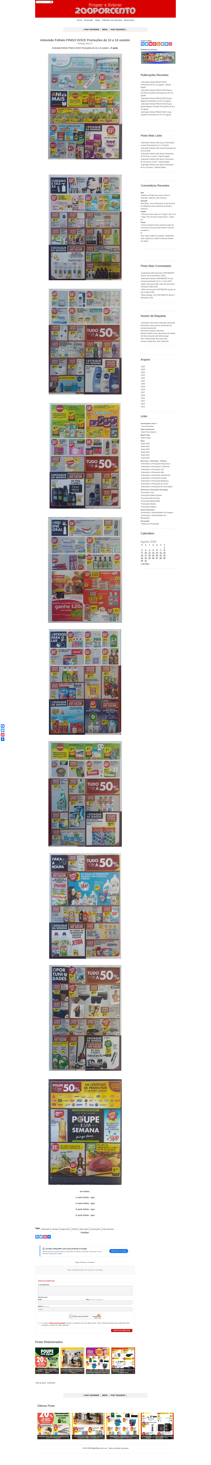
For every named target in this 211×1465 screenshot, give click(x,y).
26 (153, 558)
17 (146, 555)
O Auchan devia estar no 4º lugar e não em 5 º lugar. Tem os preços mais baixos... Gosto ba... (158, 216)
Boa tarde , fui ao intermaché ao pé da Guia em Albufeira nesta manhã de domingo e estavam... (158, 206)
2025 (143, 369)
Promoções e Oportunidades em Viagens (157, 512)
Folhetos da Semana (112, 20)
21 (161, 555)
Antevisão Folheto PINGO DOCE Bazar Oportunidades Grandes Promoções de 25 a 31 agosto (158, 106)
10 (146, 553)
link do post (41, 1383)
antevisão (45, 1229)
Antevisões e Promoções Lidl (152, 469)
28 (161, 558)
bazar (155, 333)
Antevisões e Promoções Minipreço (155, 481)
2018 (143, 389)
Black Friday (146, 438)
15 (164, 553)
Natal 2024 (145, 444)
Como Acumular (147, 426)
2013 (143, 404)
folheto (75, 1229)
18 (149, 555)
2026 (143, 367)
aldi (158, 341)
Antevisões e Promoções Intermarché (155, 475)
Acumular (88, 20)
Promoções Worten (148, 504)
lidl (145, 336)
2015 (143, 398)
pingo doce (65, 1229)
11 (149, 553)
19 (153, 555)
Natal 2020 (145, 458)
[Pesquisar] (51, 2)
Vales (97, 20)
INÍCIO (104, 30)
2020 (143, 384)
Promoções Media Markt (150, 501)
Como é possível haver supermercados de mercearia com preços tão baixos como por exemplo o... (157, 227)
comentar (51, 1383)
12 (153, 553)
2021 (143, 381)
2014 (143, 401)
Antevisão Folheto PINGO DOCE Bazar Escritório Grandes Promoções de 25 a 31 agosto (157, 92)
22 (164, 555)
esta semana (108, 1229)
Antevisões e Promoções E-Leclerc (154, 484)
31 (146, 561)
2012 (143, 407)
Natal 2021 (145, 455)
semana (55, 1229)
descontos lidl (163, 333)
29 (164, 558)
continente (164, 341)
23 (142, 558)
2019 (143, 387)
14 (161, 553)
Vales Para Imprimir (148, 432)
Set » (147, 564)
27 (157, 558)
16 (142, 555)
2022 (143, 378)
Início (79, 20)
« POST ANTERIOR (91, 30)
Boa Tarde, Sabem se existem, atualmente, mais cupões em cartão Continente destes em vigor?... (157, 238)
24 (146, 558)
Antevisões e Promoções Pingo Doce (155, 464)
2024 (143, 372)
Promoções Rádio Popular (151, 495)
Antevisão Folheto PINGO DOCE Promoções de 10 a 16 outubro (85, 40)
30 (142, 561)
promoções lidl (152, 336)
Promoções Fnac (147, 492)
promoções (95, 1229)
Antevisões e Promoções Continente (155, 467)
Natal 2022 (145, 452)
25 (149, 558)
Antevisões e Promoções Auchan (154, 478)
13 (157, 553)
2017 (143, 392)
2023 (143, 375)
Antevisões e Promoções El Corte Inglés (156, 487)
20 (157, 555)
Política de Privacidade (150, 524)
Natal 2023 (145, 449)
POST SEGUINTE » (118, 30)
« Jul (143, 564)
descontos (84, 1229)
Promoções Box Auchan (150, 498)
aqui (93, 1197)
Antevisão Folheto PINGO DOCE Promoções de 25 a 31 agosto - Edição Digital (156, 84)
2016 (143, 395)
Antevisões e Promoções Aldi (152, 472)
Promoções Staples (148, 507)
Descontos (129, 20)
